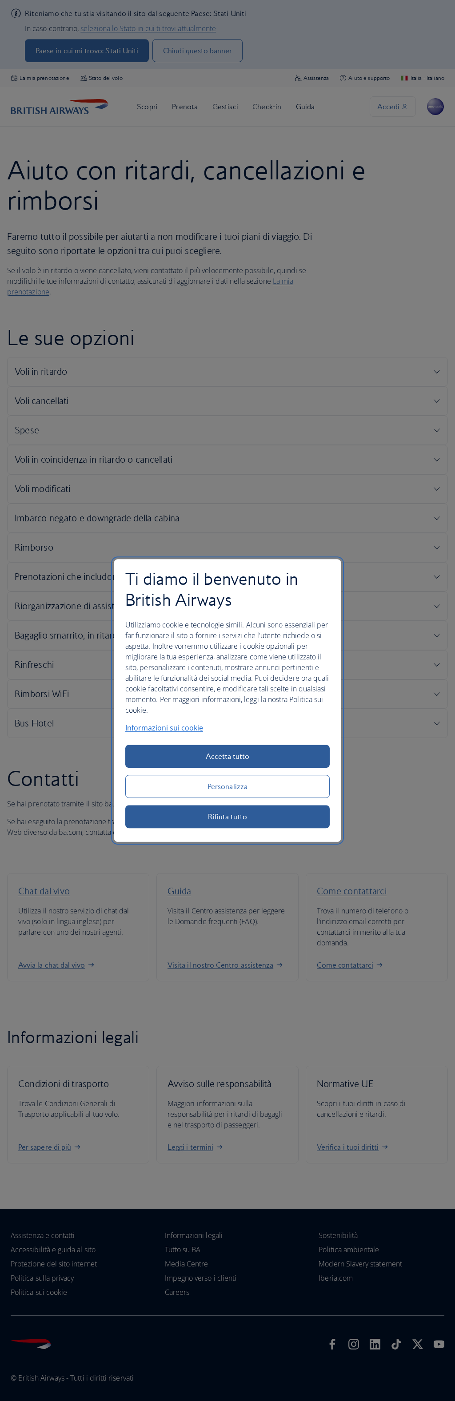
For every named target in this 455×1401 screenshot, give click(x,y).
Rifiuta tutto (227, 816)
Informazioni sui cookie (164, 728)
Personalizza (227, 786)
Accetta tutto (228, 756)
